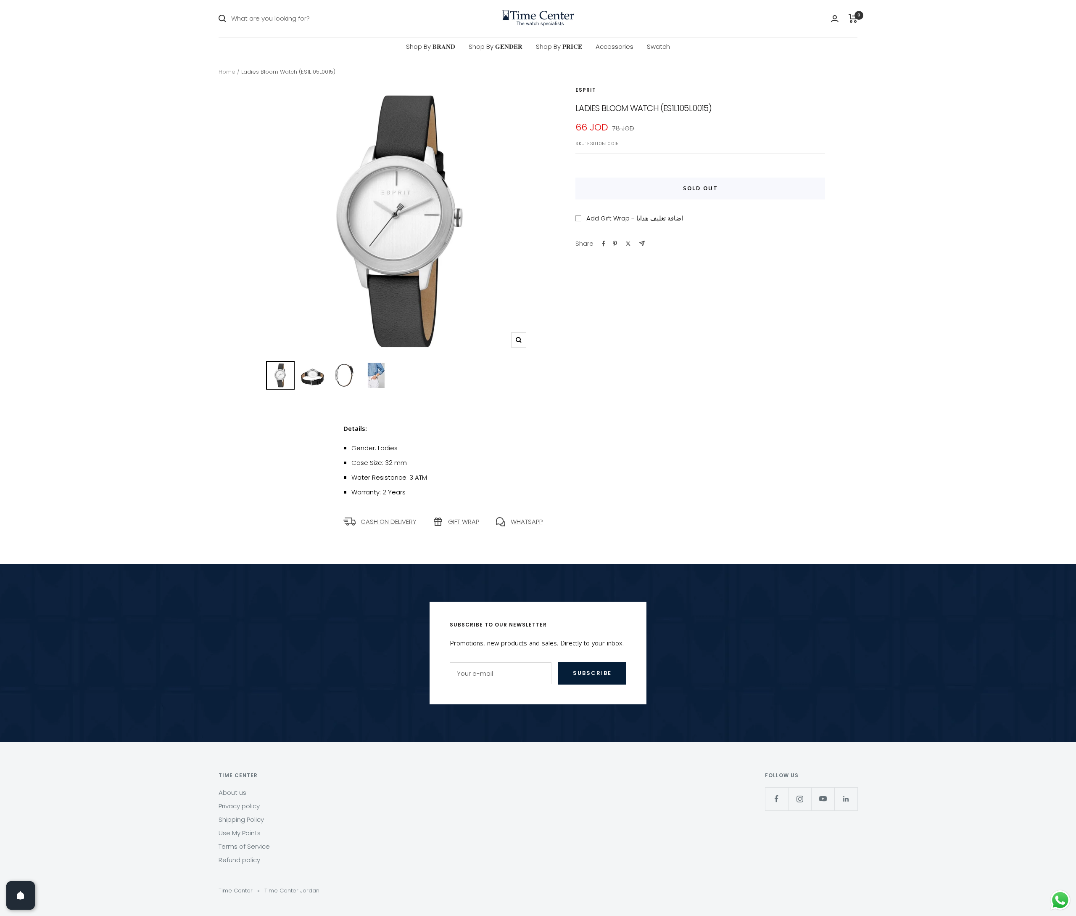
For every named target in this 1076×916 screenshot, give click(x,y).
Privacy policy (239, 806)
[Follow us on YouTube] (822, 798)
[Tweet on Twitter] (628, 244)
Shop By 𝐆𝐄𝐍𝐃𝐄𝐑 (495, 46)
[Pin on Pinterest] (615, 244)
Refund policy (239, 859)
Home (227, 72)
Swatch (658, 46)
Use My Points (240, 832)
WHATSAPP (527, 521)
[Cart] (853, 18)
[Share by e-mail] (642, 243)
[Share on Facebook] (603, 244)
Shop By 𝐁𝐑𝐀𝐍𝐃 (430, 46)
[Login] (835, 18)
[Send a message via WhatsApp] (1060, 900)
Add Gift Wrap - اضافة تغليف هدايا (634, 218)
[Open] (20, 895)
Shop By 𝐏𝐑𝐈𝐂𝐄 (559, 46)
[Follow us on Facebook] (776, 798)
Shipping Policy (241, 819)
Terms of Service (244, 846)
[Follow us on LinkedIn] (845, 798)
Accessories (614, 46)
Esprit (585, 89)
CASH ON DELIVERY (389, 521)
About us (232, 792)
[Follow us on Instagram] (799, 798)
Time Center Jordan (291, 891)
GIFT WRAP (463, 521)
